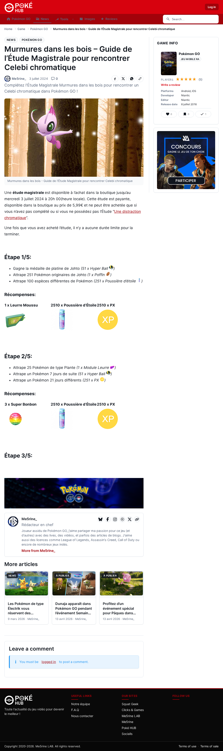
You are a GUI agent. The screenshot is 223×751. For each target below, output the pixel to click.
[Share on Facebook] (115, 78)
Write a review (170, 85)
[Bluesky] (100, 519)
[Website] (137, 519)
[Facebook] (108, 519)
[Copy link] (140, 78)
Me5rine (127, 722)
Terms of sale (209, 746)
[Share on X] (123, 78)
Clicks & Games (133, 710)
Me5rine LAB (131, 716)
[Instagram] (115, 519)
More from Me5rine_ (38, 550)
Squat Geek (130, 704)
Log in (212, 7)
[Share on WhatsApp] (131, 78)
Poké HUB (129, 728)
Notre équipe (80, 704)
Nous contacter (82, 716)
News (11, 40)
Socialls (127, 734)
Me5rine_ (29, 519)
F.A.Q (75, 710)
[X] (130, 519)
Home (8, 29)
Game (21, 29)
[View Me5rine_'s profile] (13, 522)
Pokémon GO (39, 29)
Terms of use (187, 746)
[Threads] (122, 519)
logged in (49, 662)
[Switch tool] (73, 19)
